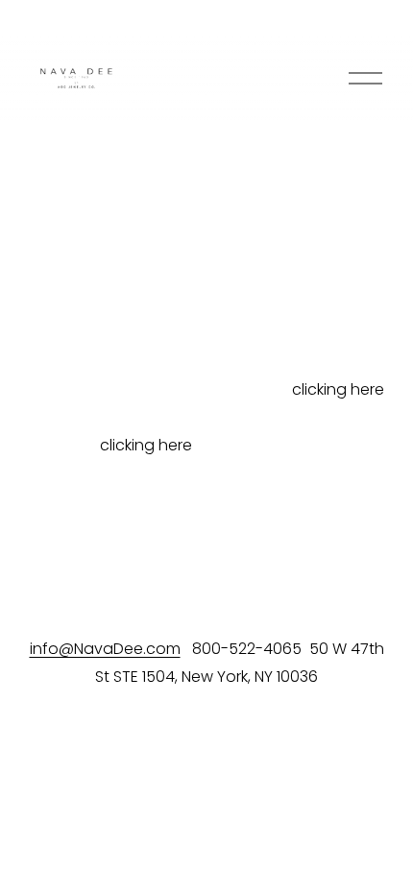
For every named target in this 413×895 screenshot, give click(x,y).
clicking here (338, 389)
